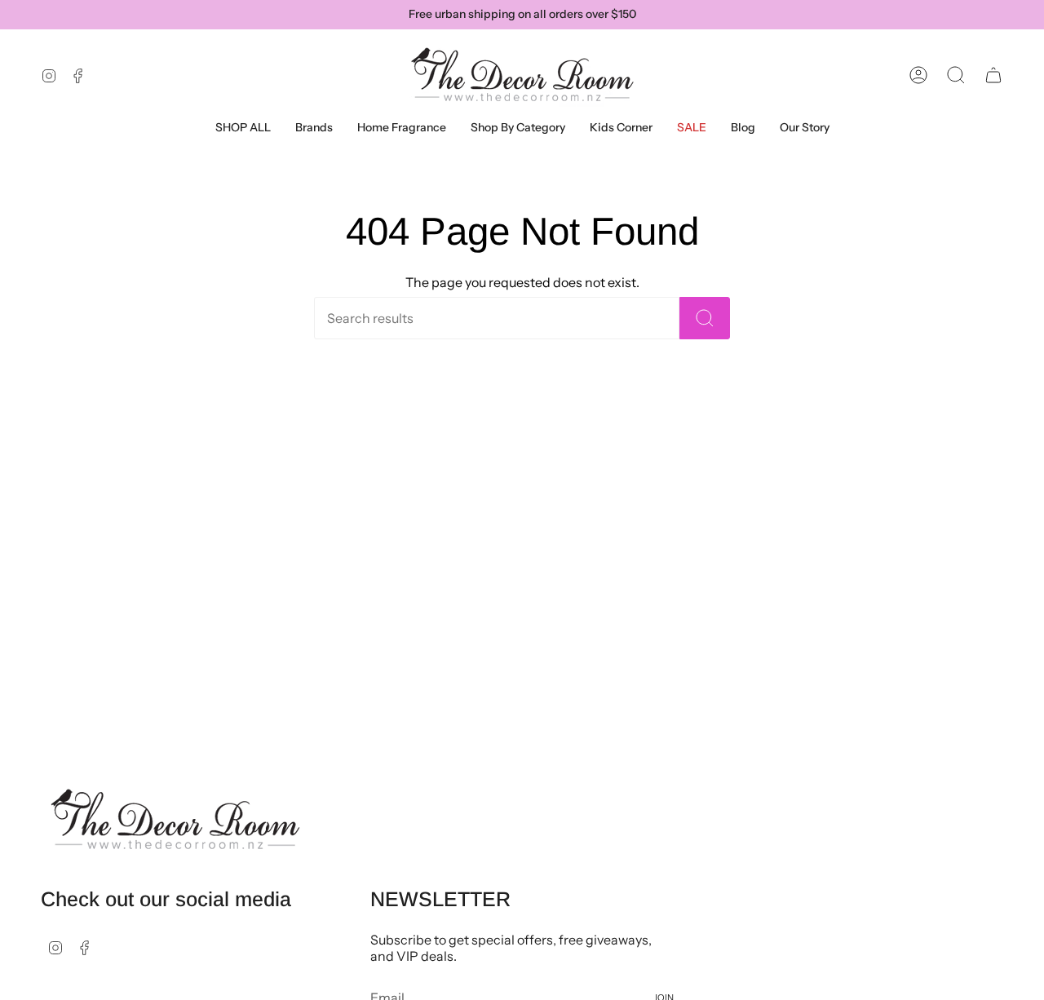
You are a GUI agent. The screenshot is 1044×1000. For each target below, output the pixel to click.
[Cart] (993, 75)
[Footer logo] (175, 819)
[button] (314, 127)
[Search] (704, 318)
